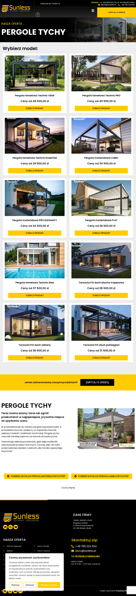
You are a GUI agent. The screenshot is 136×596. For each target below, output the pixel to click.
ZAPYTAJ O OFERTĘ (116, 12)
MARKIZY (10, 551)
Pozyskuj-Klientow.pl (125, 591)
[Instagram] (20, 591)
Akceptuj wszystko (49, 585)
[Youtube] (15, 527)
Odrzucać (30, 585)
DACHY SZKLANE (43, 546)
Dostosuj (15, 585)
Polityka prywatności (35, 591)
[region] (34, 572)
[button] (93, 10)
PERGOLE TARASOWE (14, 546)
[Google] (10, 527)
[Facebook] (5, 527)
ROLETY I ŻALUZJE (43, 551)
